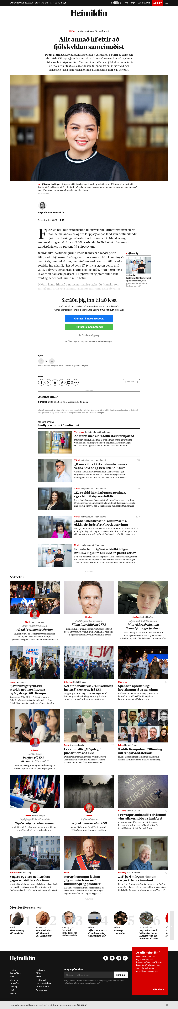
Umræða (14, 983)
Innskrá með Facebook (90, 318)
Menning (14, 979)
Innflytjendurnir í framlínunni (93, 31)
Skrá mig (120, 974)
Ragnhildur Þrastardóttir (51, 212)
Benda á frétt (42, 986)
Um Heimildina (43, 983)
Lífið (12, 990)
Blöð (38, 973)
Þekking (13, 986)
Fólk (12, 976)
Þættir (13, 993)
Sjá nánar (82, 1004)
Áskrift (39, 976)
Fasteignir (40, 969)
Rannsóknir (15, 973)
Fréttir (13, 969)
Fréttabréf (41, 979)
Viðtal (72, 31)
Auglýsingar (41, 990)
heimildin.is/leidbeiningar (100, 341)
